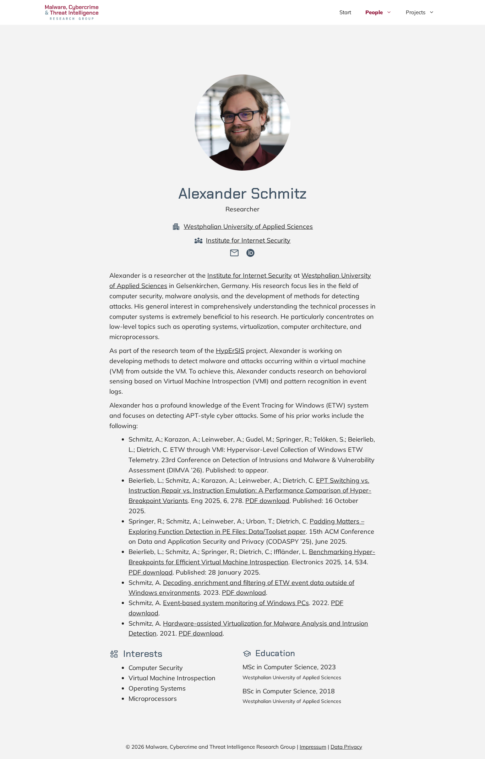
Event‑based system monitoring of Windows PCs (236, 603)
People (374, 12)
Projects (415, 12)
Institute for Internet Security (248, 240)
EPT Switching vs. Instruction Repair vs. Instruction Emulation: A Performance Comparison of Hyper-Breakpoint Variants (250, 490)
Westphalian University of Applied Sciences (248, 226)
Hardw (173, 623)
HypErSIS (230, 351)
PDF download (267, 501)
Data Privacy (346, 746)
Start (345, 12)
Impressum (313, 746)
